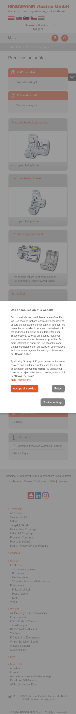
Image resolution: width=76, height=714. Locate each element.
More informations (21, 380)
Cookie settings (52, 402)
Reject (58, 388)
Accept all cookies (24, 388)
